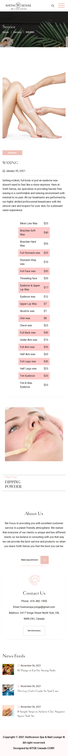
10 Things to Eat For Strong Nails (36, 670)
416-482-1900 (38, 601)
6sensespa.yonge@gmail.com (37, 607)
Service (17, 32)
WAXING (30, 32)
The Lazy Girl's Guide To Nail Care (38, 691)
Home (5, 32)
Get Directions (34, 631)
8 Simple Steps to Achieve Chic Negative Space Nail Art (41, 713)
